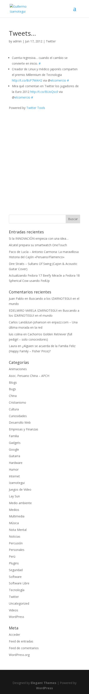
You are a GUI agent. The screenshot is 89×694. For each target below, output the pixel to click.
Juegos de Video (20, 489)
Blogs (13, 382)
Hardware (15, 463)
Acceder (14, 634)
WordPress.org (19, 655)
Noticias (14, 536)
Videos (13, 610)
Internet (14, 476)
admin (17, 41)
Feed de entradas (21, 641)
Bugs (12, 389)
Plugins (14, 563)
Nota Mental (18, 530)
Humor (14, 469)
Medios (14, 510)
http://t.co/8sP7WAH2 (27, 80)
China (13, 396)
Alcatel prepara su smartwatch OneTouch (38, 245)
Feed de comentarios (24, 648)
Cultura (14, 409)
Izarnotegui (17, 483)
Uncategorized (19, 603)
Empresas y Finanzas (23, 429)
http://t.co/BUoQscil (44, 92)
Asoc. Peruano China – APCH (29, 376)
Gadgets (15, 443)
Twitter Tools (35, 108)
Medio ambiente (20, 503)
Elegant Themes (43, 683)
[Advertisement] (44, 155)
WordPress (16, 617)
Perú (12, 556)
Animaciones (18, 369)
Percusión (16, 543)
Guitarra (14, 456)
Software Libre (19, 583)
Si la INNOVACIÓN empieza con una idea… (38, 238)
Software (15, 577)
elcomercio (58, 80)
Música (14, 523)
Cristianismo (17, 402)
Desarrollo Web (20, 422)
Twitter (51, 41)
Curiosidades (18, 416)
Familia (14, 436)
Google (14, 449)
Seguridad (16, 570)
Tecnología (16, 590)
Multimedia (16, 516)
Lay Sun (14, 496)
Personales (16, 550)
